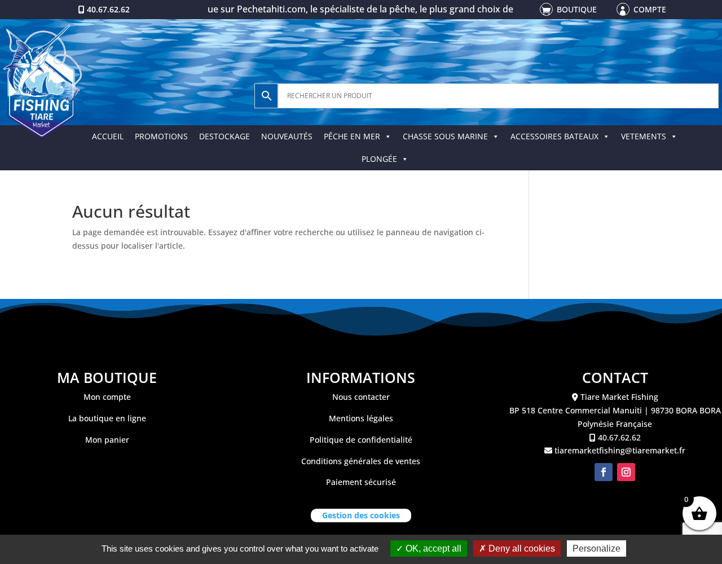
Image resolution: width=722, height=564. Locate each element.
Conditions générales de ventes (360, 461)
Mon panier (107, 439)
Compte (649, 9)
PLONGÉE (379, 158)
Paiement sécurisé (361, 482)
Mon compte (107, 396)
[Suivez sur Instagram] (626, 472)
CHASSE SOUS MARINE (445, 136)
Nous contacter (361, 396)
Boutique (577, 9)
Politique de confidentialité (361, 439)
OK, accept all (432, 548)
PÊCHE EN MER (352, 136)
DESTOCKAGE (224, 136)
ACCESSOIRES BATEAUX (554, 136)
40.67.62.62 (108, 9)
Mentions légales (361, 418)
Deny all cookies (520, 548)
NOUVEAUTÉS (286, 136)
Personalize (596, 548)
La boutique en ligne (107, 418)
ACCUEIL (108, 136)
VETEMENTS (643, 136)
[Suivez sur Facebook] (604, 472)
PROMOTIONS (161, 136)
